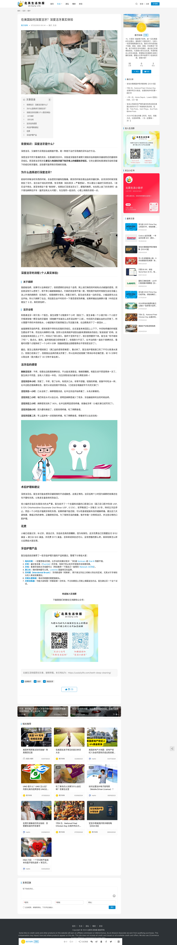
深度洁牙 (49, 681)
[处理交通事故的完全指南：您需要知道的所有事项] (36, 810)
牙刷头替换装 (30, 578)
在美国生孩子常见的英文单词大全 (68, 751)
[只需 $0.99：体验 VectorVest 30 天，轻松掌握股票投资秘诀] (131, 272)
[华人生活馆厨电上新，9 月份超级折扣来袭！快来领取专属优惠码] (131, 261)
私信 (147, 71)
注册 (147, 4)
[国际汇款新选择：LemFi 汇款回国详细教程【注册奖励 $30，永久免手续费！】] (131, 283)
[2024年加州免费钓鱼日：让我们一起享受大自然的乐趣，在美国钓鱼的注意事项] (131, 306)
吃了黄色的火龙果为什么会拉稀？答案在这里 (68, 787)
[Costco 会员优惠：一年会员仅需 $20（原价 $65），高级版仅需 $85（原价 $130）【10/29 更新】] (131, 238)
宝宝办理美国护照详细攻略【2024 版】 (100, 824)
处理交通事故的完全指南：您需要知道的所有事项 (35, 824)
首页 (52, 4)
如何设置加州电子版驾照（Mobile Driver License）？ (101, 787)
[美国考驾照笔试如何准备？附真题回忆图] (36, 737)
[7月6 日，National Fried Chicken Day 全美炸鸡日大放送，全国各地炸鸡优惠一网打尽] (69, 810)
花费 (28, 131)
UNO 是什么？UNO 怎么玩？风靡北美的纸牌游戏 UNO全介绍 (36, 788)
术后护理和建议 (32, 127)
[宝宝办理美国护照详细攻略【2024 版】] (102, 810)
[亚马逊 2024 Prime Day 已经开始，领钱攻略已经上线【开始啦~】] (131, 294)
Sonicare (81, 561)
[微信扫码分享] (91, 941)
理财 (74, 4)
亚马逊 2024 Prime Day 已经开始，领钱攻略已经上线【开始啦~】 (147, 294)
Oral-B (91, 561)
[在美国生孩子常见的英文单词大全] (69, 737)
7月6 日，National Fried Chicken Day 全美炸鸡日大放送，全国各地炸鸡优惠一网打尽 (68, 824)
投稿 (156, 4)
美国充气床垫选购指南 (146, 326)
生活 (58, 4)
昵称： (27, 902)
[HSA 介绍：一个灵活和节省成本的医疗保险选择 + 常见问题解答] (36, 847)
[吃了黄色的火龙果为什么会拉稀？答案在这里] (69, 773)
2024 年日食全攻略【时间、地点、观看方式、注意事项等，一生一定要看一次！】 (142, 118)
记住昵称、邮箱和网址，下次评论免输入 (39, 907)
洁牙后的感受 (32, 123)
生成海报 (84, 942)
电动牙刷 (29, 561)
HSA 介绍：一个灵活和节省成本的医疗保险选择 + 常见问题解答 (36, 861)
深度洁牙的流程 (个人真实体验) (38, 112)
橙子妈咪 (24, 25)
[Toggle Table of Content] (49, 99)
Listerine (54, 569)
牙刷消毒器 (30, 581)
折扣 (80, 4)
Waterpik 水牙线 (86, 567)
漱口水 (28, 569)
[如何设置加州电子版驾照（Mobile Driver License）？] (102, 773)
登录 (141, 4)
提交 (112, 907)
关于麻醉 (30, 116)
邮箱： (59, 902)
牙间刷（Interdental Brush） (37, 572)
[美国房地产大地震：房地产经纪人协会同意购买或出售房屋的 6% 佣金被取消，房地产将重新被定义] (102, 737)
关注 (137, 71)
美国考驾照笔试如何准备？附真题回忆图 (35, 751)
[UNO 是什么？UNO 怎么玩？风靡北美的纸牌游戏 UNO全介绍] (36, 773)
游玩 (67, 4)
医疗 (50, 25)
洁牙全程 (30, 119)
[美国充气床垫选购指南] (131, 328)
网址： (90, 902)
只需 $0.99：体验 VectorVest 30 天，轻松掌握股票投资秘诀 (147, 271)
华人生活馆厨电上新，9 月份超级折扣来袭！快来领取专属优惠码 (147, 260)
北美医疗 (28, 681)
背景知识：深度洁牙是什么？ (38, 105)
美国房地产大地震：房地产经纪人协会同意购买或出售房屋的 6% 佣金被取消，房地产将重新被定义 (102, 751)
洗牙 (39, 681)
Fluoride (46, 564)
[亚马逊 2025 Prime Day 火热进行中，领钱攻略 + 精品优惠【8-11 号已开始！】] (131, 227)
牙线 (27, 567)
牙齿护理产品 (32, 135)
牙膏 (27, 564)
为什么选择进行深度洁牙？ (37, 109)
